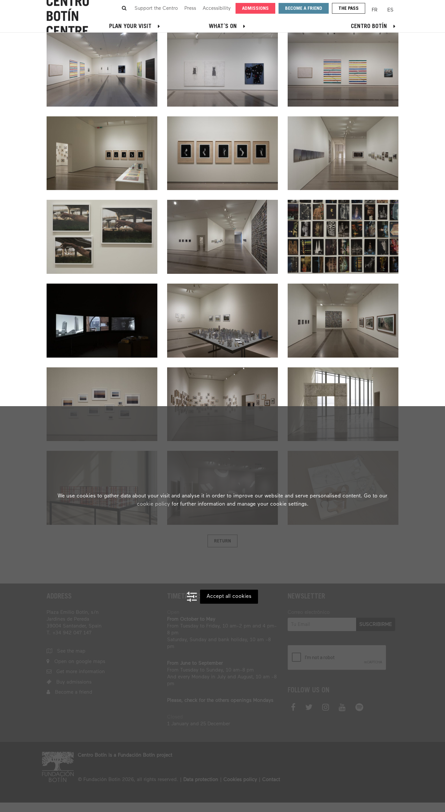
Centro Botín (369, 27)
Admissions (255, 8)
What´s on (223, 27)
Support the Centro (156, 8)
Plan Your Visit (130, 27)
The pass (348, 8)
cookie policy (153, 504)
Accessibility (217, 8)
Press (190, 8)
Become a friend (303, 8)
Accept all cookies (229, 596)
